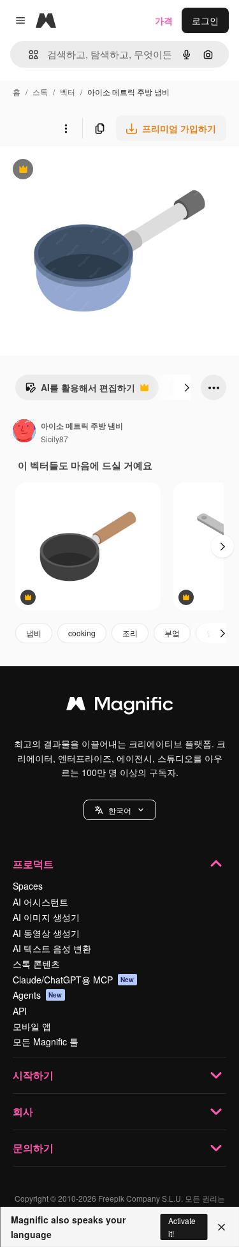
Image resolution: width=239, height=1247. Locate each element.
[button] (119, 810)
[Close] (221, 1227)
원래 (73, 170)
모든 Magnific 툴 (45, 1041)
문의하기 (33, 1147)
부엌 (172, 632)
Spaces (28, 885)
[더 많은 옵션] (65, 128)
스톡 (40, 91)
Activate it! (182, 1226)
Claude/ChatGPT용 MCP (73, 979)
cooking (82, 632)
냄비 (33, 632)
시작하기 (33, 1075)
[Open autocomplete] (28, 54)
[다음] (186, 387)
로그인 (205, 20)
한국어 (119, 810)
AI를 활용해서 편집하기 (80, 390)
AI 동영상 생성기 (46, 933)
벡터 (67, 91)
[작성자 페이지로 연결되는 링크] (24, 432)
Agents (37, 995)
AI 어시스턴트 (40, 901)
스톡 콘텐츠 (36, 963)
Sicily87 (54, 438)
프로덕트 (33, 863)
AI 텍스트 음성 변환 (52, 948)
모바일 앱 (32, 1026)
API (20, 1010)
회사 (23, 1111)
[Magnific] (119, 706)
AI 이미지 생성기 (46, 917)
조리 (130, 632)
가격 (164, 20)
